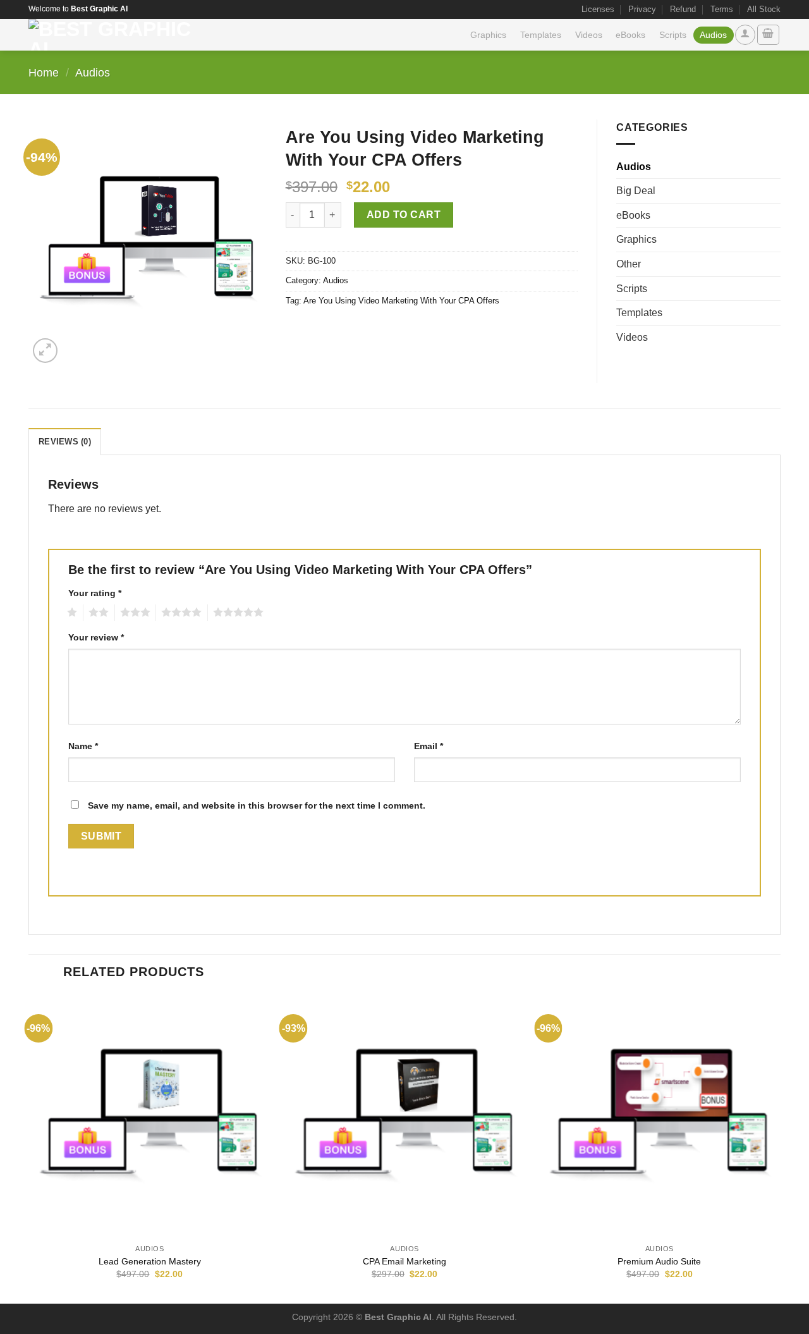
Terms (721, 9)
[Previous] (29, 1148)
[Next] (779, 1148)
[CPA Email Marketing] (404, 1116)
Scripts (672, 35)
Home (43, 72)
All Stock (764, 9)
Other (628, 264)
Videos (588, 35)
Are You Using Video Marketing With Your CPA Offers (401, 300)
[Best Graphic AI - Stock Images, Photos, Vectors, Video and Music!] (114, 35)
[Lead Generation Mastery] (149, 1116)
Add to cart (404, 214)
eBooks (630, 35)
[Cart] (768, 35)
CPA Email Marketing (404, 1261)
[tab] (64, 441)
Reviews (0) (65, 441)
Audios (713, 35)
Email (428, 746)
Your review (96, 637)
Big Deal (635, 190)
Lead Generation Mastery (150, 1261)
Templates (540, 35)
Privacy (642, 9)
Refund (683, 9)
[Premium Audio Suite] (659, 1116)
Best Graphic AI (398, 1317)
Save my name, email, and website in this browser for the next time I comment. (256, 805)
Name (83, 746)
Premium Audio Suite (659, 1261)
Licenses (597, 9)
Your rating (94, 593)
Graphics (488, 35)
